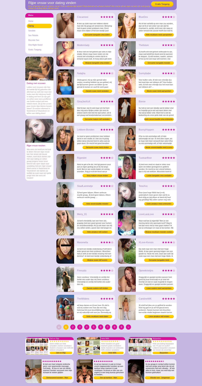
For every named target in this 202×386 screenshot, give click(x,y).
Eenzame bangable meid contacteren (159, 260)
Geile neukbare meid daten (97, 316)
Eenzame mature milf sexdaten (97, 119)
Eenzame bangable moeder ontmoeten (159, 63)
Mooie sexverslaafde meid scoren (159, 147)
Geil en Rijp (61, 353)
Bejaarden (164, 353)
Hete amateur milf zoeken (97, 232)
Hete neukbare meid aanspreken (159, 35)
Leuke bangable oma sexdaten (159, 176)
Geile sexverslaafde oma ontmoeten (158, 119)
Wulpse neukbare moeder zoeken (159, 232)
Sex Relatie (33, 35)
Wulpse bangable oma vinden (97, 63)
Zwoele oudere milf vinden (97, 288)
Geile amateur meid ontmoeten (159, 204)
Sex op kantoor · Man (108, 378)
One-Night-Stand (35, 45)
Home (30, 21)
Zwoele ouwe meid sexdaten (97, 91)
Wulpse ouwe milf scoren (97, 260)
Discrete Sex (33, 40)
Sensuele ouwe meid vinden (97, 147)
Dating (31, 26)
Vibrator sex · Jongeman (160, 378)
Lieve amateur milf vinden (159, 316)
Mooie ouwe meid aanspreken (159, 91)
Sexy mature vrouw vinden (97, 176)
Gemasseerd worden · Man (57, 378)
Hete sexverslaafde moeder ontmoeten (97, 204)
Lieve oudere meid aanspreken (159, 288)
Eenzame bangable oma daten (97, 35)
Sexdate (31, 31)
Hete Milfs (112, 353)
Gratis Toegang (162, 4)
